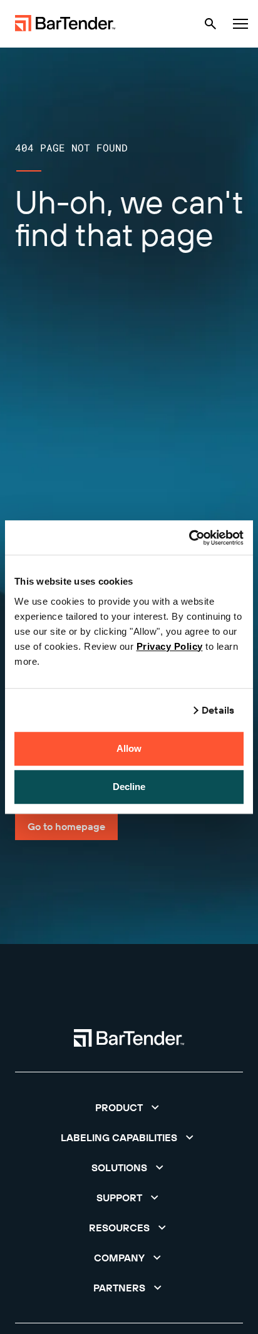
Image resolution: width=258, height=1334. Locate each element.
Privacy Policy (170, 646)
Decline (129, 786)
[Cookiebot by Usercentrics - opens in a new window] (189, 538)
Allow (129, 748)
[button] (129, 1107)
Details (218, 710)
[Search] (210, 23)
